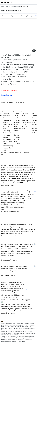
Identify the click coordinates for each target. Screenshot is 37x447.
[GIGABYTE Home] (6, 2)
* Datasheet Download (9, 91)
